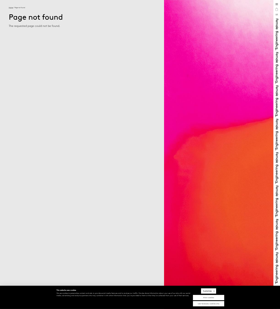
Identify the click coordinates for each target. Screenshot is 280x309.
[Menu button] (276, 4)
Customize (207, 291)
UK (277, 14)
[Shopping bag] (276, 9)
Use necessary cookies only (209, 304)
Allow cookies (208, 297)
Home (11, 8)
